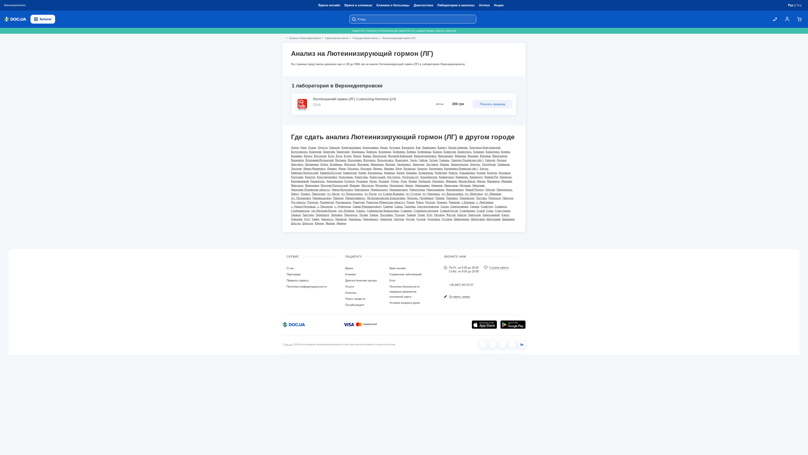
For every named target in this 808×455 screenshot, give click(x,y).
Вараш (367, 156)
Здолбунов (489, 164)
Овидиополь (504, 189)
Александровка (351, 147)
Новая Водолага (342, 189)
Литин (373, 181)
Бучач (348, 156)
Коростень (361, 177)
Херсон (461, 215)
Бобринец (399, 151)
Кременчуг (476, 177)
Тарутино (308, 215)
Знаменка (503, 164)
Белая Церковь (458, 147)
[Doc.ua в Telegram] (502, 344)
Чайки (315, 219)
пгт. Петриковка (301, 198)
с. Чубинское (342, 206)
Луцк (404, 181)
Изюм (342, 168)
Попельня (494, 198)
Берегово (329, 151)
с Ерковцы (468, 202)
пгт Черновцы (431, 193)
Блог (392, 280)
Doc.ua (288, 344)
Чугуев (410, 219)
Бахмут (442, 147)
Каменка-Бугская (331, 172)
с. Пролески (325, 206)
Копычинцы (346, 177)
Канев (362, 172)
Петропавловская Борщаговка (386, 198)
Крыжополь (317, 181)
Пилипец (412, 198)
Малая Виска (466, 181)
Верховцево (445, 156)
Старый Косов (449, 210)
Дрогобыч (297, 164)
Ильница (365, 168)
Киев (303, 147)
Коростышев (377, 177)
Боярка (505, 151)
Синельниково (459, 206)
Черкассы (327, 219)
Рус (790, 5)
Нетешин (465, 185)
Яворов (330, 223)
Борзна (437, 151)
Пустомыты (298, 202)
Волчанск (369, 160)
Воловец (340, 160)
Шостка (295, 223)
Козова (481, 172)
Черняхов (386, 219)
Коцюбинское (428, 177)
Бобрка (411, 151)
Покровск (452, 198)
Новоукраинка (435, 189)
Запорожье (404, 164)
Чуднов (421, 219)
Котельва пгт (410, 177)
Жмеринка (377, 164)
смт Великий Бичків (323, 210)
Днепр (295, 147)
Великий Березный (400, 156)
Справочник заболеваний (405, 274)
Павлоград (319, 193)
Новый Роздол (474, 189)
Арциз (384, 147)
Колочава (297, 177)
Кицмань (411, 172)
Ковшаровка (467, 172)
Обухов (490, 189)
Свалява (409, 206)
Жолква (390, 164)
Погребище (427, 198)
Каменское (350, 172)
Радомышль (343, 202)
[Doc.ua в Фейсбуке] (483, 344)
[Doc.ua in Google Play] (513, 324)
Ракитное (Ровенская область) (385, 202)
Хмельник (474, 215)
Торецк (373, 215)
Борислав (450, 151)
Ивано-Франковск (314, 168)
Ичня (399, 168)
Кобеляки (441, 172)
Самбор (388, 206)
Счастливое (502, 210)
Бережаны (358, 151)
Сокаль (360, 210)
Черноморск (370, 219)
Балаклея (408, 147)
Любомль (438, 181)
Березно (371, 151)
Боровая (478, 151)
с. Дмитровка (484, 202)
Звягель (475, 164)
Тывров (411, 215)
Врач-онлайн (397, 268)
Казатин (422, 168)
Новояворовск (455, 189)
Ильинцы (353, 168)
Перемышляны (321, 198)
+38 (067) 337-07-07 (461, 284)
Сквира (474, 206)
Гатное (433, 160)
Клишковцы (426, 172)
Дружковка (312, 164)
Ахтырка (394, 147)
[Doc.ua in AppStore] (484, 324)
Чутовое (447, 219)
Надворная (396, 185)
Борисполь (465, 151)
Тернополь (350, 215)
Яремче (341, 223)
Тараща (296, 215)
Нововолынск (379, 189)
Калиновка (436, 168)
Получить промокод (492, 104)
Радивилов (327, 202)
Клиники (350, 274)
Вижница (460, 156)
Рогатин (430, 202)
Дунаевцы (336, 164)
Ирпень (377, 168)
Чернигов (341, 219)
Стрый (481, 210)
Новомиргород (398, 189)
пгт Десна (333, 193)
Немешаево (422, 185)
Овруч (295, 193)
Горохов (490, 160)
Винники (473, 156)
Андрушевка (370, 147)
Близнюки (385, 151)
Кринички (506, 177)
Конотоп (310, 177)
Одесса (322, 147)
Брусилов (320, 156)
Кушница (362, 181)
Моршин (355, 185)
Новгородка (361, 189)
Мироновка (312, 185)
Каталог (46, 19)
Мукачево (381, 185)
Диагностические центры (361, 280)
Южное (319, 223)
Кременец (462, 177)
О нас (290, 268)
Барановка (429, 147)
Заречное (418, 164)
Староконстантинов (426, 210)
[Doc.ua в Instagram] (493, 344)
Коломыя (504, 172)
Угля (429, 215)
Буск (331, 156)
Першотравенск (355, 198)
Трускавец (386, 215)
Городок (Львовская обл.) (467, 160)
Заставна (432, 164)
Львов (312, 147)
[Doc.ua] (15, 19)
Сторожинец (467, 210)
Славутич (487, 206)
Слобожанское (300, 210)
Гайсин (423, 160)
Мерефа (506, 181)
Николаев (478, 185)
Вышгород (401, 160)
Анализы (350, 292)
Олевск (305, 193)
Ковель (453, 172)
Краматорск (446, 177)
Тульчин (400, 215)
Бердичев (315, 151)
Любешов (425, 181)
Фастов (451, 215)
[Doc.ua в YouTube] (512, 344)
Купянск (349, 181)
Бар (418, 147)
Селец (445, 206)
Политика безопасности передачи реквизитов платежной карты (404, 291)
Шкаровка (508, 219)
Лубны (395, 181)
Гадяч (413, 160)
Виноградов (499, 156)
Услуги (349, 286)
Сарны (399, 206)
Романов (454, 202)
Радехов (312, 202)
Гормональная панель (335, 38)
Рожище (442, 202)
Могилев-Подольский (334, 185)
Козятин (492, 172)
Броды (308, 156)
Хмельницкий (491, 215)
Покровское (467, 198)
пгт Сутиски (413, 193)
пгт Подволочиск (352, 193)
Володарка (355, 160)
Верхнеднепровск (425, 156)
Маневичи (493, 181)
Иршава (389, 168)
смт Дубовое (346, 210)
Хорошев (296, 219)
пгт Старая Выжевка (391, 193)
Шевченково (461, 219)
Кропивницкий (300, 181)
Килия (400, 172)
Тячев (421, 215)
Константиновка (327, 177)
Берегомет (343, 151)
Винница (485, 156)
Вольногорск (385, 160)
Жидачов (350, 164)
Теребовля (322, 215)
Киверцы (389, 172)
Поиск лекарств (355, 298)
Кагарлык (410, 168)
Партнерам (293, 274)
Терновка (336, 215)
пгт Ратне (370, 193)
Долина (501, 160)
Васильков (380, 156)
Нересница (451, 185)
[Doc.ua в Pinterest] (522, 344)
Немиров (437, 185)
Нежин (409, 185)
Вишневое (297, 160)
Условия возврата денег (404, 302)
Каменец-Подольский (304, 172)
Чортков (399, 219)
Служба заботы (499, 267)
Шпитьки (307, 223)
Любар (412, 181)
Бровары (296, 156)
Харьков (334, 147)
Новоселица (417, 189)
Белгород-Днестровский (485, 147)
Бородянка (492, 151)
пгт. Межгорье (474, 193)
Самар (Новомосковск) (367, 206)
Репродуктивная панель (363, 38)
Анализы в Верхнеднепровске (303, 38)
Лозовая (384, 181)
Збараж (444, 164)
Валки (357, 156)
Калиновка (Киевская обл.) (461, 168)
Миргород (297, 185)
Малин (481, 181)
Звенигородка (459, 164)
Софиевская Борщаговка (383, 210)
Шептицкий (493, 219)
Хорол (505, 215)
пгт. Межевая (492, 193)
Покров (439, 198)
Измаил (332, 168)
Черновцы (354, 219)
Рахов (410, 202)
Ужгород (439, 215)
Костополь (394, 177)
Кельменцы (375, 172)
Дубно (324, 164)
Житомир (363, 164)
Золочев (296, 168)
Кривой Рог (491, 177)
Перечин (338, 198)
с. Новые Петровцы (303, 206)
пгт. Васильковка (452, 193)
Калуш (484, 168)
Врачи (349, 268)
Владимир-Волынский (320, 160)
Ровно (420, 202)
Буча (339, 156)
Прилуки (507, 198)
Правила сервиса (298, 280)
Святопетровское (428, 206)
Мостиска (367, 185)
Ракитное (359, 202)
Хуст (307, 219)
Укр (799, 5)
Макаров (451, 181)
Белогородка (299, 151)
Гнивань (444, 160)
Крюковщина (335, 181)
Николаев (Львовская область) (310, 189)
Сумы (489, 210)
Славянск (501, 206)
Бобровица (424, 151)
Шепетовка (478, 219)
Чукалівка (433, 219)
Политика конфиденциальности (307, 286)
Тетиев (363, 215)
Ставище (406, 210)
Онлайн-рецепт (354, 304)
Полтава (481, 198)
